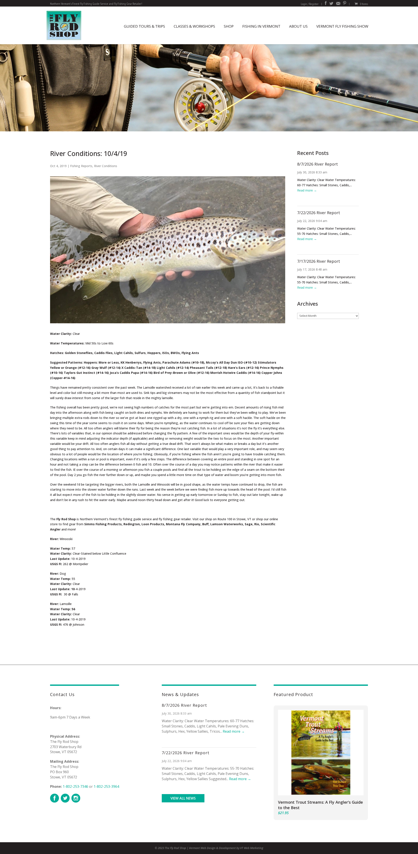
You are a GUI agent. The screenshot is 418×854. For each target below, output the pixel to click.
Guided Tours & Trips (144, 26)
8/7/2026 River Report (317, 164)
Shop (229, 26)
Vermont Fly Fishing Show (342, 26)
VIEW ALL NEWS (183, 798)
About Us (298, 26)
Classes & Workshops (194, 26)
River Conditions (105, 166)
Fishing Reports (81, 166)
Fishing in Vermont (261, 26)
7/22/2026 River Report (318, 212)
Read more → (307, 190)
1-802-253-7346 (75, 786)
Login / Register (310, 3)
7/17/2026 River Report (318, 261)
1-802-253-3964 (106, 786)
